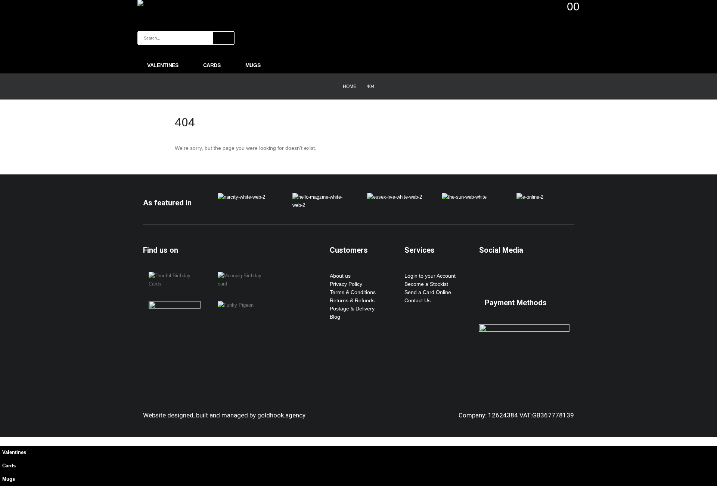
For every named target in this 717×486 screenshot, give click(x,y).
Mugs (253, 65)
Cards (212, 65)
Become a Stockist (426, 284)
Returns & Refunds (352, 300)
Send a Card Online (427, 292)
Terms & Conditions (353, 292)
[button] (4, 441)
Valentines (163, 65)
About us (340, 276)
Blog (335, 317)
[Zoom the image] (241, 197)
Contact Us (417, 300)
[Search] (223, 38)
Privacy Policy (346, 284)
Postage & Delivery (352, 309)
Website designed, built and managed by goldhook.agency (224, 415)
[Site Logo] (171, 3)
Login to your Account (430, 276)
